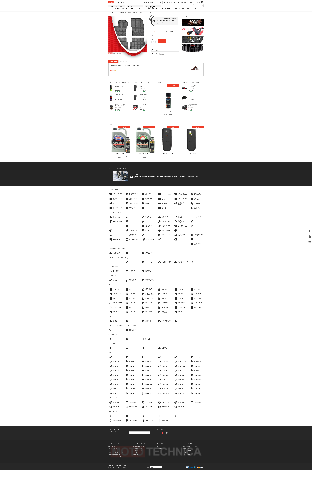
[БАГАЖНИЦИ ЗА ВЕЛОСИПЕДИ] (115, 254)
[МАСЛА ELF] (145, 308)
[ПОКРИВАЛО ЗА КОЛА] (197, 245)
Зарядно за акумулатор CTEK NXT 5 (193, 86)
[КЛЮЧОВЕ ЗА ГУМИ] (163, 222)
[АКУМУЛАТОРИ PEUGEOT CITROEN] (180, 195)
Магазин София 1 (184, 2)
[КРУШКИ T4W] (178, 394)
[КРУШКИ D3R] (113, 381)
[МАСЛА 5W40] (130, 299)
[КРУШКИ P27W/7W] (179, 363)
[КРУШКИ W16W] (195, 376)
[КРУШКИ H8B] (130, 390)
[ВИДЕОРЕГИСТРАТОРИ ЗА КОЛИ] (180, 263)
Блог (194, 8)
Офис (109, 450)
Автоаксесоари (152, 8)
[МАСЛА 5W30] (130, 304)
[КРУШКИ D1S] (113, 367)
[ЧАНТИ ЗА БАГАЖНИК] (132, 254)
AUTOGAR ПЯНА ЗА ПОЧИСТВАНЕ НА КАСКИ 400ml (119, 86)
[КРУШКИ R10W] (178, 381)
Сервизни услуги (151, 7)
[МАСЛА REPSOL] (163, 304)
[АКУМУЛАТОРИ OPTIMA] (164, 200)
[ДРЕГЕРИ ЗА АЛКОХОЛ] (180, 218)
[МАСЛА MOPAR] (178, 290)
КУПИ (161, 41)
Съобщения (136, 452)
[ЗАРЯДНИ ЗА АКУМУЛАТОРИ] (197, 195)
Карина (137, 174)
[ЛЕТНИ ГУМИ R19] (163, 403)
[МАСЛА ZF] (177, 313)
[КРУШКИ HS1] (162, 381)
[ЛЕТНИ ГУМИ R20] (163, 408)
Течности (182, 8)
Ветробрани (132, 6)
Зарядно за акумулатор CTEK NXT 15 (193, 95)
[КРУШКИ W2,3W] (195, 363)
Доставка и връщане (138, 446)
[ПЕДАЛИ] (145, 231)
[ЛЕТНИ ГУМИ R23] (196, 403)
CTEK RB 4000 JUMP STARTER (168, 156)
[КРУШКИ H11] (146, 363)
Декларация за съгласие (139, 458)
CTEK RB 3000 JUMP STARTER (193, 156)
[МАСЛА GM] (178, 295)
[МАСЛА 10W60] (130, 295)
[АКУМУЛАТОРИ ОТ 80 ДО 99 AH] (132, 195)
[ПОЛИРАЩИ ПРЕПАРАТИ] (148, 272)
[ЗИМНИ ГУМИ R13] (114, 417)
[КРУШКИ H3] (129, 367)
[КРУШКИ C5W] (113, 358)
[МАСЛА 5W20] (130, 313)
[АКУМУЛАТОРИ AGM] (180, 200)
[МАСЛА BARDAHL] (147, 299)
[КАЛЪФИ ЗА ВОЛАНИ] (131, 240)
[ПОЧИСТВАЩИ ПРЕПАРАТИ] (115, 272)
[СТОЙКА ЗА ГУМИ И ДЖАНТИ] (197, 236)
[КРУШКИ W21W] (195, 381)
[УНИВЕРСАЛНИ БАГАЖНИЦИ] (148, 254)
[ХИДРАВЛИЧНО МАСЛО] (115, 299)
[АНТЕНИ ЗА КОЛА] (114, 263)
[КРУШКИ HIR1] (162, 372)
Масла (161, 8)
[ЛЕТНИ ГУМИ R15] (131, 403)
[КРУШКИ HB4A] (162, 363)
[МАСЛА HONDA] (195, 295)
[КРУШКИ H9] (129, 394)
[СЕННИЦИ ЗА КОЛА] (196, 227)
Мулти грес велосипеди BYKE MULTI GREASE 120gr (120, 105)
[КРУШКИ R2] (178, 372)
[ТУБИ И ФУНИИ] (114, 227)
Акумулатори (116, 8)
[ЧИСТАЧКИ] (113, 331)
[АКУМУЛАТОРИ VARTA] (148, 200)
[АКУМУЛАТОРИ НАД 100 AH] (132, 200)
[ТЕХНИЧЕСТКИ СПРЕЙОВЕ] (132, 281)
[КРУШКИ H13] (146, 372)
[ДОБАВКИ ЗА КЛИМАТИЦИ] (148, 322)
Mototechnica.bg (186, 452)
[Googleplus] (167, 433)
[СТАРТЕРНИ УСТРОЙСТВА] (197, 200)
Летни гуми (142, 8)
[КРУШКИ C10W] (113, 363)
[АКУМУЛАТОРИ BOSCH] (148, 204)
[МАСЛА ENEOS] (146, 313)
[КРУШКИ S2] (178, 390)
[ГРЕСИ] (144, 349)
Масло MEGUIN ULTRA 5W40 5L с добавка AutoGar (144, 156)
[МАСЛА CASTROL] (147, 304)
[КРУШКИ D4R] (113, 390)
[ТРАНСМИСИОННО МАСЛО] (115, 295)
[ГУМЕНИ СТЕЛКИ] (114, 340)
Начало (110, 12)
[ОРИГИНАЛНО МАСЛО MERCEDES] (148, 295)
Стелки (189, 8)
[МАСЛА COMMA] (195, 299)
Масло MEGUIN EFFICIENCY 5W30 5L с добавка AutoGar (119, 156)
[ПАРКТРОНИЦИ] (146, 263)
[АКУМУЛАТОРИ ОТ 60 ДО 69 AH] (115, 204)
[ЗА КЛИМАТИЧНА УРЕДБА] (132, 272)
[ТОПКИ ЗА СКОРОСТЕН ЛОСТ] (115, 231)
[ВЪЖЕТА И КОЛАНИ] (147, 236)
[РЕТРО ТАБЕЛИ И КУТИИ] (180, 240)
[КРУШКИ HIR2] (162, 376)
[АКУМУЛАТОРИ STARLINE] (164, 209)
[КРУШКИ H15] (146, 376)
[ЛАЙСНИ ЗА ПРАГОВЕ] (148, 240)
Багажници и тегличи (116, 248)
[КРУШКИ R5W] (178, 376)
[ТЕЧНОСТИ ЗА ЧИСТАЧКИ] (132, 331)
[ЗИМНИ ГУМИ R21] (179, 417)
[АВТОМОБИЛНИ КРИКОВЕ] (180, 236)
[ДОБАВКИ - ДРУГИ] (179, 322)
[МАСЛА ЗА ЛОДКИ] (114, 308)
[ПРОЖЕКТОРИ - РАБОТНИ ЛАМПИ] (197, 222)
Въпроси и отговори (138, 448)
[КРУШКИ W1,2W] (195, 358)
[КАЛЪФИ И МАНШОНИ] (197, 231)
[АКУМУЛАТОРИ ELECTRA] (132, 209)
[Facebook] (158, 433)
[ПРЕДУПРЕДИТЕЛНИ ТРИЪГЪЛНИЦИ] (148, 218)
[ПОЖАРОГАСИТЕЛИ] (115, 222)
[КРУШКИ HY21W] (163, 385)
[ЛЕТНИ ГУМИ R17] (147, 403)
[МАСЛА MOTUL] (162, 295)
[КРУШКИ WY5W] (195, 390)
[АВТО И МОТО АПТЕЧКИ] (148, 227)
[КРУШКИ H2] (129, 363)
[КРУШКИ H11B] (146, 367)
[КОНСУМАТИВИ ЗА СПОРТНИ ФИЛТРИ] (148, 281)
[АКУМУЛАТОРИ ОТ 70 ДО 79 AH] (115, 209)
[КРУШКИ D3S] (113, 385)
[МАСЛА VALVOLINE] (196, 304)
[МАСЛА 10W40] (130, 290)
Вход (158, 446)
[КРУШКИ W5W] (195, 372)
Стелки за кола (117, 12)
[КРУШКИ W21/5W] (195, 385)
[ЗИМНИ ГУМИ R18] (147, 421)
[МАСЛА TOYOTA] (179, 308)
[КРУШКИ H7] (129, 381)
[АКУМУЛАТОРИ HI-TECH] (148, 195)
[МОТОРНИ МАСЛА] (114, 290)
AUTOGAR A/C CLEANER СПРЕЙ (168, 114)
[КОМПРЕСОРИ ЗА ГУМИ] (164, 218)
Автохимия (112, 276)
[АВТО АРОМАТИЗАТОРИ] (115, 218)
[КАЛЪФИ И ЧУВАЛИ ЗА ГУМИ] (164, 236)
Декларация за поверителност (141, 456)
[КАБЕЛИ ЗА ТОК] (195, 204)
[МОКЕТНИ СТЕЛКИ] (131, 340)
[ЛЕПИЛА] (112, 281)
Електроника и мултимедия (119, 258)
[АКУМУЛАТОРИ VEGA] (131, 204)
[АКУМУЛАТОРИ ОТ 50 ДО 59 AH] (115, 200)
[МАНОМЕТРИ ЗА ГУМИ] (164, 240)
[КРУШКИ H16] (146, 381)
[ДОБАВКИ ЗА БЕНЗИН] (115, 322)
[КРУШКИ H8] (129, 385)
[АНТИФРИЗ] (113, 349)
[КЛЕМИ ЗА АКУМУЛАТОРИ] (197, 209)
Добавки (175, 8)
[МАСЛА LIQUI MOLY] (196, 308)
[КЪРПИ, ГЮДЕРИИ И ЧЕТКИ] (164, 227)
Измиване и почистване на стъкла (122, 325)
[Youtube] (163, 433)
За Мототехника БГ (113, 446)
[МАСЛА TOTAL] (162, 308)
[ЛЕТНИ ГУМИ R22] (179, 408)
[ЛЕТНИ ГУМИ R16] (131, 408)
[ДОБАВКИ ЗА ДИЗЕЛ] (131, 322)
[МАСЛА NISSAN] (179, 304)
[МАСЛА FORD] (195, 290)
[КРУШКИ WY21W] (195, 394)
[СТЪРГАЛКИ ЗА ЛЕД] (131, 231)
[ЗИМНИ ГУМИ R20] (163, 421)
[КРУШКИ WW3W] (195, 367)
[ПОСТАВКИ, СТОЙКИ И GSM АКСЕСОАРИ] (164, 263)
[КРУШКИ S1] (178, 385)
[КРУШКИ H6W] (130, 376)
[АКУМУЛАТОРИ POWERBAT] (164, 204)
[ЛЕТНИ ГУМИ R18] (147, 408)
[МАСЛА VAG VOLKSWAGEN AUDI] (164, 313)
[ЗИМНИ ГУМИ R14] (114, 421)
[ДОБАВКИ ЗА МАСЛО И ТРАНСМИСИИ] (164, 322)
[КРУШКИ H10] (146, 358)
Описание (113, 61)
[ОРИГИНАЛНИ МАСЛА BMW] (148, 290)
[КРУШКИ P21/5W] (179, 358)
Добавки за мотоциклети (118, 82)
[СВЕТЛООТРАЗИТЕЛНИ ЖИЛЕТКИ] (132, 222)
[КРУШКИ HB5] (162, 367)
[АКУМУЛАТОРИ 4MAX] (148, 209)
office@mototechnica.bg (188, 450)
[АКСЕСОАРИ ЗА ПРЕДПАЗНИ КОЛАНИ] (180, 227)
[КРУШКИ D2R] (113, 372)
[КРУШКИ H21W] (146, 385)
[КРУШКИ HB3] (146, 394)
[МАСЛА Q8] (161, 299)
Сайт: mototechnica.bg (114, 454)
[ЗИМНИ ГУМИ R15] (131, 417)
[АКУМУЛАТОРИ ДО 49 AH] (115, 195)
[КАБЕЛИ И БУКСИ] (131, 263)
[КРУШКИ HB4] (162, 358)
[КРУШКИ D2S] (113, 376)
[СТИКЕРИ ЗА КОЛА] (131, 227)
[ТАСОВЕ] (129, 218)
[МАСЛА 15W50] (130, 308)
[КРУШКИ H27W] (146, 390)
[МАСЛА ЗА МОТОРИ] (115, 304)
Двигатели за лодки (116, 6)
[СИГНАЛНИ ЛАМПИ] (114, 236)
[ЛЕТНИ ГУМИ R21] (179, 403)
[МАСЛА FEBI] (178, 299)
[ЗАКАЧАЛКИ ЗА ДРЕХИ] (197, 218)
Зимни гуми (133, 8)
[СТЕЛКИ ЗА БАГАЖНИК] (148, 340)
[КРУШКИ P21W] (162, 390)
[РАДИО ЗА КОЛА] (195, 263)
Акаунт (158, 2)
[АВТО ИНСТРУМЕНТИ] (180, 231)
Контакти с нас (112, 448)
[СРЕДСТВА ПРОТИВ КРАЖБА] (132, 236)
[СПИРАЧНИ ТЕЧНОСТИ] (164, 349)
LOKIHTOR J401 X (143, 104)
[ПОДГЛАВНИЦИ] (114, 240)
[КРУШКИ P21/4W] (163, 394)
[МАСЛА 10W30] (113, 313)
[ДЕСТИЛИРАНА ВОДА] (131, 349)
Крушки (124, 8)
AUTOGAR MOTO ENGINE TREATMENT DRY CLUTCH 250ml (119, 95)
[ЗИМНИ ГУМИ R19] (163, 417)
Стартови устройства (141, 82)
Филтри (167, 8)
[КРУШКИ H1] (129, 358)
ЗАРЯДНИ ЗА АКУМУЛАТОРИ (192, 82)
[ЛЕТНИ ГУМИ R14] (114, 408)
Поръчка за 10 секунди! (170, 2)
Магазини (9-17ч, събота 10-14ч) (116, 452)
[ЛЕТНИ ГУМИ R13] (114, 403)
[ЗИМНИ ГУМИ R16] (131, 421)
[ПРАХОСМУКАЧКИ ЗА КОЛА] (148, 222)
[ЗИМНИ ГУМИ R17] (147, 417)
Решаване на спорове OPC (115, 456)
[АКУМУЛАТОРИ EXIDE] (164, 195)
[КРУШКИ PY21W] (179, 367)
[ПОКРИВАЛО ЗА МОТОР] (197, 240)
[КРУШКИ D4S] (113, 394)
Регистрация (160, 448)
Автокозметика (114, 267)
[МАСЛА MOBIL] (162, 290)
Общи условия (136, 454)
